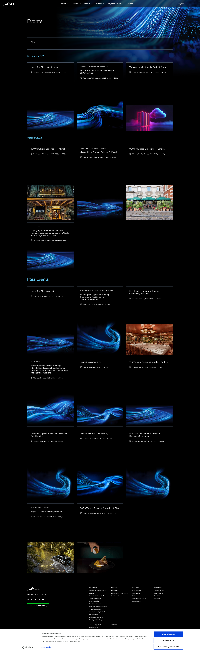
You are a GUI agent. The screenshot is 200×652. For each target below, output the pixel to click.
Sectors (114, 588)
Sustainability (136, 601)
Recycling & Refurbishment (98, 606)
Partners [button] (99, 4)
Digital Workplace (95, 598)
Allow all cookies (168, 634)
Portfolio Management (96, 604)
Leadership (136, 593)
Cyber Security (94, 601)
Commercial (115, 596)
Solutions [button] (75, 4)
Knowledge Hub (159, 590)
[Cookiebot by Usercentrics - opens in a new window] (28, 648)
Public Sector (115, 590)
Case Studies (158, 593)
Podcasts (157, 596)
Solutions (93, 588)
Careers (135, 596)
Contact (130, 4)
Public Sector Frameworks (119, 593)
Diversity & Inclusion (139, 598)
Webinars (157, 598)
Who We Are (136, 590)
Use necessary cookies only (168, 647)
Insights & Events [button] (114, 4)
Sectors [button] (87, 4)
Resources (158, 588)
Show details (46, 647)
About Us (135, 588)
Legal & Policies (95, 625)
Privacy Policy (93, 628)
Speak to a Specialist (37, 606)
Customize (167, 640)
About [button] (63, 4)
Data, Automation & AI (96, 596)
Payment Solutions (95, 609)
